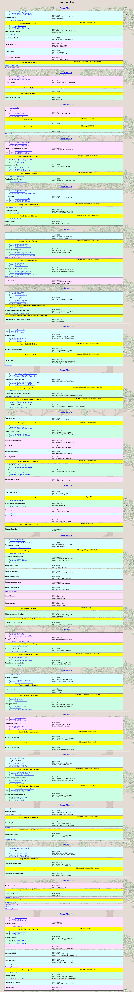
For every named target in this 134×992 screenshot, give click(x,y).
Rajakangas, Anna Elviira (12, 67)
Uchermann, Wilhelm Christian (20, 390)
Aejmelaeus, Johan (16, 658)
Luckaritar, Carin (16, 814)
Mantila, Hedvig (21, 295)
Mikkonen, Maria (21, 943)
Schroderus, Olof (21, 853)
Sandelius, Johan (21, 434)
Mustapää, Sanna (21, 701)
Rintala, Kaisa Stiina (23, 28)
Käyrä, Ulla (19, 116)
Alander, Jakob (20, 763)
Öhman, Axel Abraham (17, 245)
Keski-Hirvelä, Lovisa (18, 302)
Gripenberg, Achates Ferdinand (26, 374)
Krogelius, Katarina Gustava (25, 255)
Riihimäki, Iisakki (17, 307)
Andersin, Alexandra (22, 153)
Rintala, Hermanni (21, 300)
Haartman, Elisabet (10, 516)
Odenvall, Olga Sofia (17, 169)
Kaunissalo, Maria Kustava (24, 14)
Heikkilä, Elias (21, 338)
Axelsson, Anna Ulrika (23, 247)
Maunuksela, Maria (21, 720)
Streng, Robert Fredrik (23, 271)
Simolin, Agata (15, 782)
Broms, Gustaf (20, 263)
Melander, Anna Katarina (18, 560)
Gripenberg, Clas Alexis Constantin (22, 375)
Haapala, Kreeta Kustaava (24, 683)
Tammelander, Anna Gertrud (24, 775)
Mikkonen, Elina (21, 920)
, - (11, 224)
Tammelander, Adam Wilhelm (19, 773)
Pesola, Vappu (20, 332)
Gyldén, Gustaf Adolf (22, 142)
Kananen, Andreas (10, 839)
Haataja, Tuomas (16, 973)
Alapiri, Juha (8, 365)
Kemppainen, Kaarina (17, 978)
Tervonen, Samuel (21, 918)
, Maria (13, 34)
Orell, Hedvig (20, 783)
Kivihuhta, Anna (21, 341)
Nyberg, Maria (20, 800)
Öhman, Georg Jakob (22, 244)
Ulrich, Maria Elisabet (18, 506)
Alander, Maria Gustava (18, 765)
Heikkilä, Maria (16, 339)
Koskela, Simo (20, 113)
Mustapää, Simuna (16, 699)
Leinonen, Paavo (21, 940)
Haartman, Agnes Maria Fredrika (21, 383)
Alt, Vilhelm (14, 108)
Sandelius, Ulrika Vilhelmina (20, 435)
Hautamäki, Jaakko (16, 719)
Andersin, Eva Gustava (23, 145)
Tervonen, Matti (16, 919)
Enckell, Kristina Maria (24, 660)
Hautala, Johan (20, 718)
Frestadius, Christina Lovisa (20, 548)
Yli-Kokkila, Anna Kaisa (24, 709)
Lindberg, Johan (21, 425)
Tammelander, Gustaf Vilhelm (20, 790)
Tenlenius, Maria (21, 766)
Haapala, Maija (15, 708)
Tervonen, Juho (20, 932)
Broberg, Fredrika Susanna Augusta (22, 254)
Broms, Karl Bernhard (17, 192)
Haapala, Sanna (15, 681)
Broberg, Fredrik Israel (24, 252)
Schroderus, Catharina (11, 909)
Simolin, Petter (21, 780)
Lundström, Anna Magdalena (24, 542)
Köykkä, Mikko (20, 292)
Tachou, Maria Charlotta (18, 651)
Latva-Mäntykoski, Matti (24, 12)
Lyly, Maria (14, 727)
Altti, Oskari (8, 133)
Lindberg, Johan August (18, 427)
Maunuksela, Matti (21, 706)
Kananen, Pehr (15, 809)
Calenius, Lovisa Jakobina (24, 428)
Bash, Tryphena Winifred (18, 407)
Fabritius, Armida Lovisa (19, 152)
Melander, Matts (21, 559)
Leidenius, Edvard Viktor (19, 160)
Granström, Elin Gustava (18, 182)
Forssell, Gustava (21, 266)
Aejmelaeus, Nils (21, 657)
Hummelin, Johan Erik (17, 553)
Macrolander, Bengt (17, 500)
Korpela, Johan (20, 726)
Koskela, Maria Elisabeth (19, 115)
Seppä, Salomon (20, 26)
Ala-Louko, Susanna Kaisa (24, 729)
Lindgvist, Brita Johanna (19, 665)
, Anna (17, 562)
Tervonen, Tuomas (10, 965)
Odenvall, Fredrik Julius (24, 167)
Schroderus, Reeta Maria (18, 855)
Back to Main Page (67, 8)
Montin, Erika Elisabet (23, 170)
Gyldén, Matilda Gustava (18, 200)
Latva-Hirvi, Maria (22, 303)
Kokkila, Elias (15, 674)
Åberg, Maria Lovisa (11, 591)
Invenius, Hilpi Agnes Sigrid (13, 257)
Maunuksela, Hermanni (22, 680)
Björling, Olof (20, 539)
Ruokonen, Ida (15, 213)
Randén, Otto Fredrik (17, 176)
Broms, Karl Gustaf (22, 190)
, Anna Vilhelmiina (17, 20)
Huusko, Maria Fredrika (23, 856)
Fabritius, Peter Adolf (23, 151)
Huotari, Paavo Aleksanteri (20, 848)
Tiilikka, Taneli (16, 218)
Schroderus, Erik (10, 902)
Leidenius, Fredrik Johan (24, 159)
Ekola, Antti (20, 330)
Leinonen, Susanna (16, 926)
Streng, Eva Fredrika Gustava (25, 193)
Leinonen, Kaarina (16, 941)
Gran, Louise (14, 396)
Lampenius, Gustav (21, 797)
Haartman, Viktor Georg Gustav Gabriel (29, 382)
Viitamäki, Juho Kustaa (18, 27)
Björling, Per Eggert (17, 541)
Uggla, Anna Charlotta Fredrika (26, 274)
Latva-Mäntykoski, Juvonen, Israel (22, 13)
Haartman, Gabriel (10, 514)
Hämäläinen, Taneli (17, 207)
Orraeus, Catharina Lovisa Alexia (27, 376)
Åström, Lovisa (20, 162)
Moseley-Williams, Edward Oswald (21, 402)
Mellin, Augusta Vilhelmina (25, 385)
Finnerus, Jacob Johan (23, 772)
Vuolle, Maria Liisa (11, 65)
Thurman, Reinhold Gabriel (19, 646)
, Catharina (19, 437)
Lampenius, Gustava (17, 798)
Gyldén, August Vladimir (18, 144)
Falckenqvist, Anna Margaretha (14, 897)
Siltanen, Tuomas (16, 293)
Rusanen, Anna (20, 934)
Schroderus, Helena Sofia (12, 904)
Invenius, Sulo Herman (11, 276)
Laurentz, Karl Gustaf (18, 758)
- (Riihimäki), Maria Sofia (20, 313)
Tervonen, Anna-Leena (11, 967)
